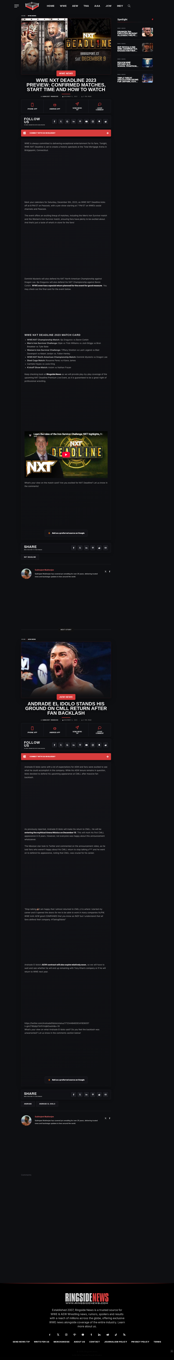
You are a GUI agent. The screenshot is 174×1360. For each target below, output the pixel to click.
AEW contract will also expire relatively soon (64, 965)
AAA (97, 6)
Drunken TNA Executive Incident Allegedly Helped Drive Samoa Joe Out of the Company (127, 33)
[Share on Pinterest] (92, 547)
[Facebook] (54, 121)
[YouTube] (86, 121)
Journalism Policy (115, 1342)
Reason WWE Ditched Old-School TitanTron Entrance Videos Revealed (126, 64)
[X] (60, 121)
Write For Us (41, 1342)
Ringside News (54, 374)
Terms (157, 1342)
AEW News (32, 639)
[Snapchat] (99, 121)
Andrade (28, 1104)
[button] (129, 6)
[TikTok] (116, 1334)
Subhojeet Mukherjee (50, 96)
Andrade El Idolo (47, 1104)
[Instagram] (92, 121)
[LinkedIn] (73, 121)
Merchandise (62, 1342)
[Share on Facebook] (73, 547)
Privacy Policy (140, 1342)
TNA (86, 6)
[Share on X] (80, 547)
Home (50, 6)
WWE (63, 6)
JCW (109, 6)
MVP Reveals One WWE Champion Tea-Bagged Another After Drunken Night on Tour (127, 49)
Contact (94, 1342)
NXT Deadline (30, 557)
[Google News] (67, 121)
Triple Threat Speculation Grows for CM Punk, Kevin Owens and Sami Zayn (127, 80)
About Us (79, 1342)
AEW (75, 6)
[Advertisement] (42, 314)
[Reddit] (105, 121)
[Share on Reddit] (99, 547)
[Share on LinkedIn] (86, 547)
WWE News (32, 15)
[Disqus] (66, 1215)
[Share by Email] (105, 547)
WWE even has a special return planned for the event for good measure (67, 285)
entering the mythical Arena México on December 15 (50, 832)
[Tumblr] (91, 1334)
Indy (120, 6)
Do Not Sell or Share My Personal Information (87, 1355)
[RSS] (124, 1334)
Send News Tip (21, 1342)
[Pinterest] (80, 121)
